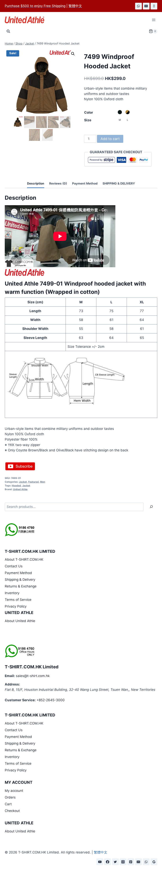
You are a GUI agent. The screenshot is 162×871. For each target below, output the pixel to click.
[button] (72, 53)
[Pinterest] (130, 861)
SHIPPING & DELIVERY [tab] (119, 183)
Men (42, 481)
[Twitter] (115, 861)
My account (14, 791)
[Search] (151, 507)
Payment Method (18, 573)
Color (88, 112)
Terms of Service (18, 600)
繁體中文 (100, 852)
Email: (10, 676)
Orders (10, 797)
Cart (8, 804)
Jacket (23, 481)
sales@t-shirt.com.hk (33, 676)
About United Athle (20, 621)
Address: (12, 684)
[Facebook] (107, 861)
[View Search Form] (8, 31)
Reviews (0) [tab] (58, 183)
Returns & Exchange (21, 586)
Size (87, 120)
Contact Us (14, 566)
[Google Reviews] (154, 861)
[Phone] (154, 6)
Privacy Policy (15, 606)
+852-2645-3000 (51, 700)
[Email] (146, 6)
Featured (33, 481)
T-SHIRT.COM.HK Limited (31, 666)
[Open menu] (153, 20)
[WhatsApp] (138, 6)
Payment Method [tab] (85, 183)
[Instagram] (123, 861)
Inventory (12, 593)
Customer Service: (20, 700)
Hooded (16, 485)
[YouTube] (99, 861)
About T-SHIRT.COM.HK (24, 559)
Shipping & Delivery (20, 580)
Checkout (12, 811)
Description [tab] (35, 183)
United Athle (20, 489)
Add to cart (110, 139)
